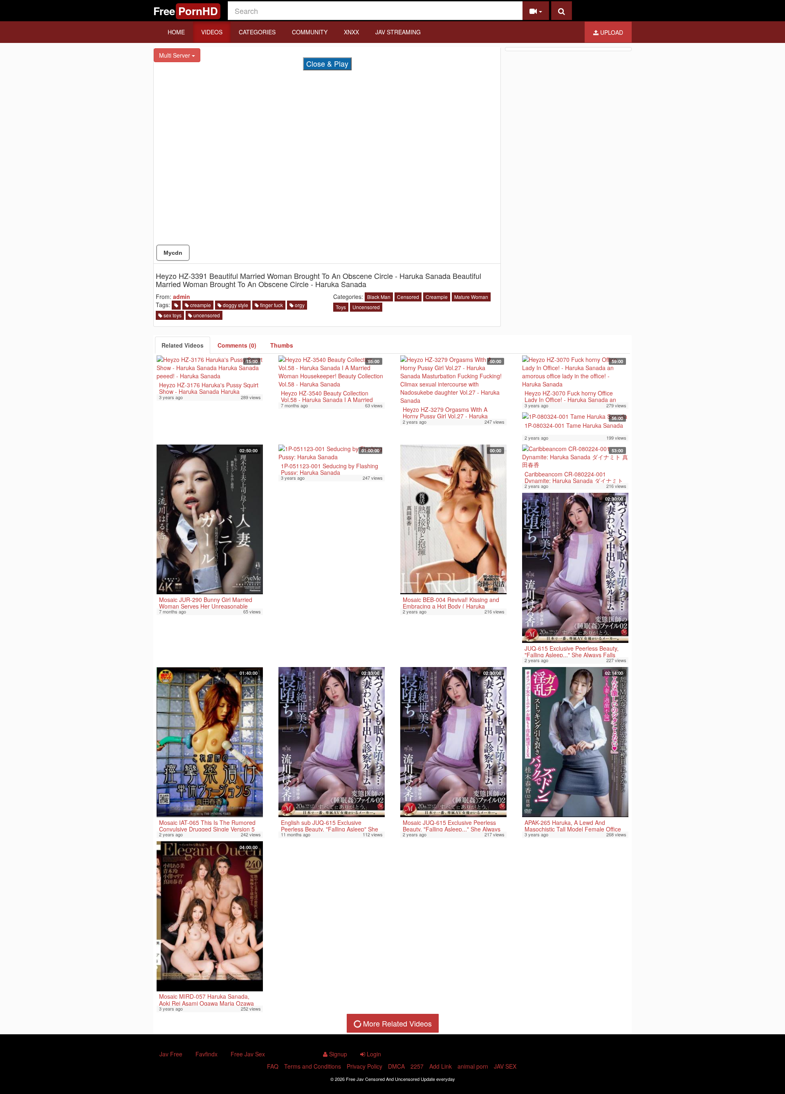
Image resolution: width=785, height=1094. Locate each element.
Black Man (378, 296)
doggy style (235, 304)
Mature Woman (471, 296)
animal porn (473, 1066)
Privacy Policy (364, 1066)
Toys (341, 306)
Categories (257, 32)
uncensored (206, 315)
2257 (417, 1066)
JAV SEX (505, 1066)
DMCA (396, 1066)
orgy (299, 304)
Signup (337, 1054)
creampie (200, 304)
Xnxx (351, 32)
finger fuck (271, 304)
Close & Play (327, 63)
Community (309, 32)
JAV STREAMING (398, 32)
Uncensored (366, 306)
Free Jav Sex (248, 1054)
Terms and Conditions (312, 1066)
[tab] (182, 345)
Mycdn (173, 252)
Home (176, 32)
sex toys (172, 315)
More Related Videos (396, 1023)
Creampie (437, 296)
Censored (408, 296)
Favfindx (206, 1054)
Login (373, 1054)
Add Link (440, 1066)
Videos (211, 32)
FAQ (272, 1066)
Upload (611, 32)
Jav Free (170, 1054)
